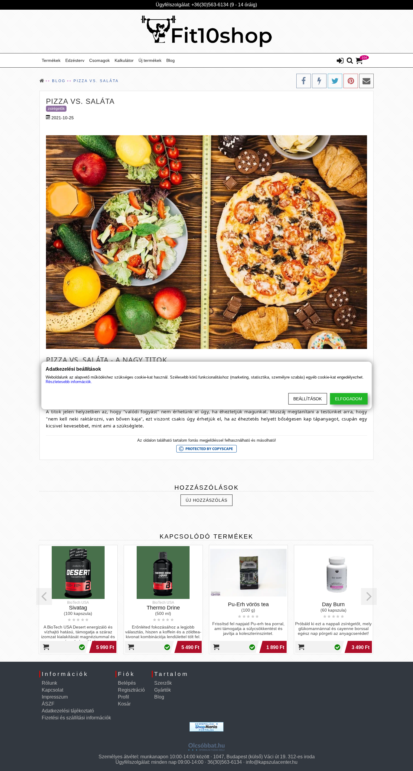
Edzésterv (74, 60)
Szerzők (163, 683)
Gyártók (162, 690)
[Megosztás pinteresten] (350, 81)
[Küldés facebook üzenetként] (319, 81)
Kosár (124, 703)
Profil (123, 696)
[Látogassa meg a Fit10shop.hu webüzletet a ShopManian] (206, 726)
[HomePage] (206, 31)
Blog (170, 60)
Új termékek (149, 60)
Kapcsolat (52, 690)
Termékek (51, 60)
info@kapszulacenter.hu (272, 762)
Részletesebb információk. (69, 381)
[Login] (340, 61)
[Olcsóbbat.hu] (206, 745)
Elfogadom (348, 398)
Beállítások (307, 398)
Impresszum (55, 696)
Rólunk (49, 683)
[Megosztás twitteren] (335, 81)
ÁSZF (48, 703)
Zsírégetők (56, 109)
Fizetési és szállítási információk (76, 717)
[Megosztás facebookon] (303, 81)
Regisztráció (131, 690)
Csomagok (99, 60)
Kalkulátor (124, 60)
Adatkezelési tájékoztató (68, 710)
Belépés (127, 683)
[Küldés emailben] (366, 81)
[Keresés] (349, 61)
